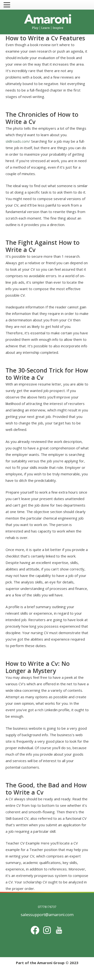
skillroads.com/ (18, 141)
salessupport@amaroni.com (47, 914)
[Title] (59, 930)
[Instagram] (47, 930)
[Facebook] (35, 930)
